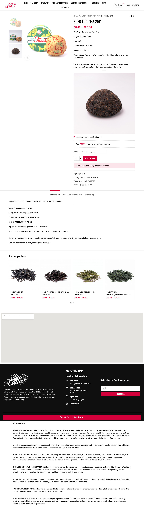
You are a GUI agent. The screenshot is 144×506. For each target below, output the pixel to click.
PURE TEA (91, 181)
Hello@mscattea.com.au (80, 383)
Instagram (75, 404)
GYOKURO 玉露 (112, 292)
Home (76, 16)
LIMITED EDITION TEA (122, 295)
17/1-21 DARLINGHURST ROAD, (78, 392)
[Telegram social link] (91, 184)
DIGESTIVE (83, 181)
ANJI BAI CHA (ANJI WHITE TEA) (85, 292)
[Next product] (134, 16)
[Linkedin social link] (88, 184)
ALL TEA (83, 16)
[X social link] (83, 184)
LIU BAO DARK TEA (17, 292)
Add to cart (90, 158)
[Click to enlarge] (27, 57)
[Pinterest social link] (85, 184)
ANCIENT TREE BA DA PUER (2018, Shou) (56, 292)
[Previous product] (130, 16)
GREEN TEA (79, 295)
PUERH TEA (92, 16)
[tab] (55, 193)
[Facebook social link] (80, 184)
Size (75, 152)
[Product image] (56, 275)
